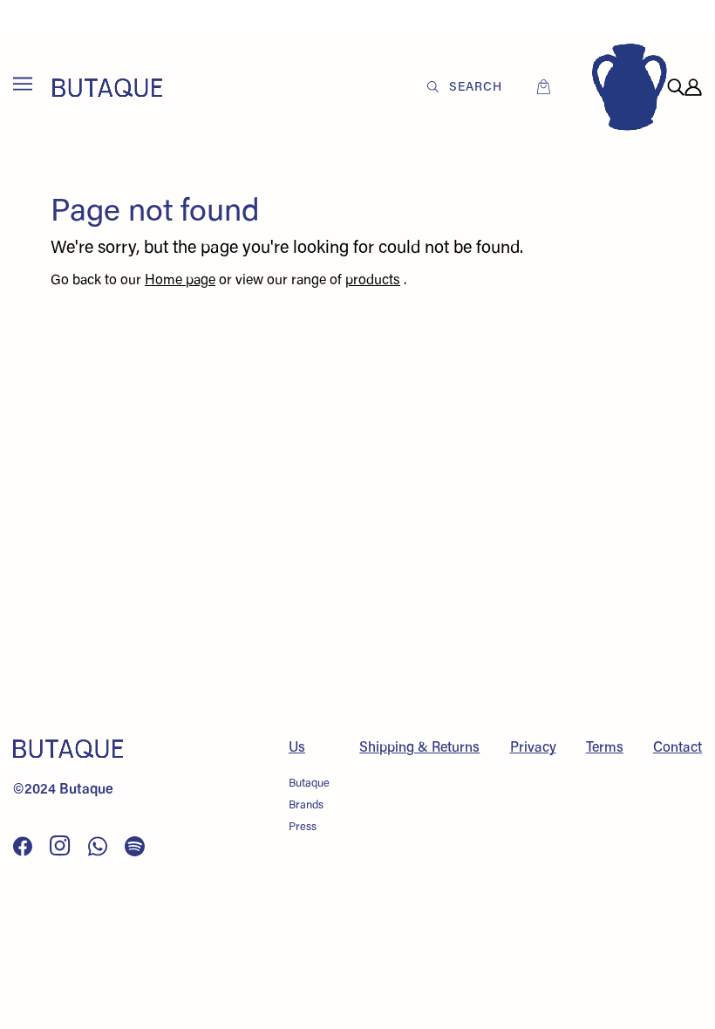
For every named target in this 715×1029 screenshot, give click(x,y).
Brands (306, 805)
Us (297, 748)
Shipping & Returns (419, 748)
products (372, 281)
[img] (675, 87)
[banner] (107, 87)
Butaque (309, 783)
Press (303, 827)
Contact (677, 748)
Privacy (533, 748)
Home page (180, 281)
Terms (604, 748)
